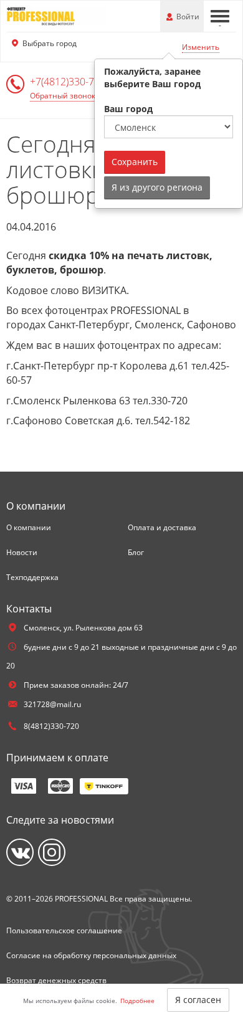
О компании (28, 527)
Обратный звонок (62, 95)
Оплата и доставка (162, 527)
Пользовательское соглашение (64, 930)
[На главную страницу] (56, 15)
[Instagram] (51, 852)
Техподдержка (32, 577)
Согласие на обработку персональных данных (91, 955)
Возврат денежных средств (56, 980)
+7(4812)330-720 (69, 81)
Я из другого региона (157, 187)
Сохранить (135, 162)
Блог (136, 552)
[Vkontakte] (20, 852)
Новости (21, 552)
